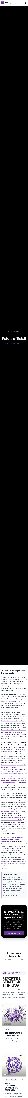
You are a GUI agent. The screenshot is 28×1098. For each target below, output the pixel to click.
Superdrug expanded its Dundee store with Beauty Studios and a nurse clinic (13, 780)
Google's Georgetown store (10, 758)
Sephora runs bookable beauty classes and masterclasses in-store (14, 776)
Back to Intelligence (15, 331)
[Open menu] (25, 2)
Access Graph (13, 933)
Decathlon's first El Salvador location (13, 749)
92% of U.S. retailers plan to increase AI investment (12, 839)
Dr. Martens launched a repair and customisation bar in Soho (13, 771)
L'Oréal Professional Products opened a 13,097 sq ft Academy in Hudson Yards (13, 765)
